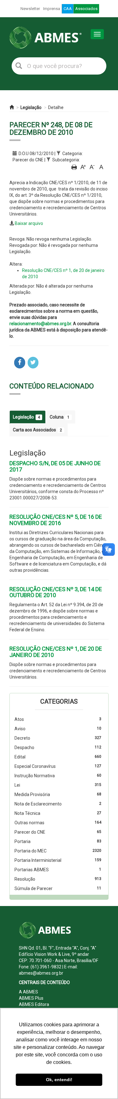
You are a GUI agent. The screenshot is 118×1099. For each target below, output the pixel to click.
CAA (68, 8)
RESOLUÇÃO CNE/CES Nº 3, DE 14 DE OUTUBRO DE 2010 (55, 592)
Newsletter (30, 8)
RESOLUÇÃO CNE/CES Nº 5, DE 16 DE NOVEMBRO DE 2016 (55, 519)
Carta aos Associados (37, 429)
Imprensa (51, 8)
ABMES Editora (34, 1004)
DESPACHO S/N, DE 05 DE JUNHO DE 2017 (55, 466)
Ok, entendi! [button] (59, 1079)
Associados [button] (86, 8)
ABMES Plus (31, 998)
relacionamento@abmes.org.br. (40, 323)
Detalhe (56, 107)
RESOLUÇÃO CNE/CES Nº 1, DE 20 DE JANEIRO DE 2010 (55, 651)
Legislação (31, 107)
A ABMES (28, 991)
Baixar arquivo (29, 223)
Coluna (60, 416)
